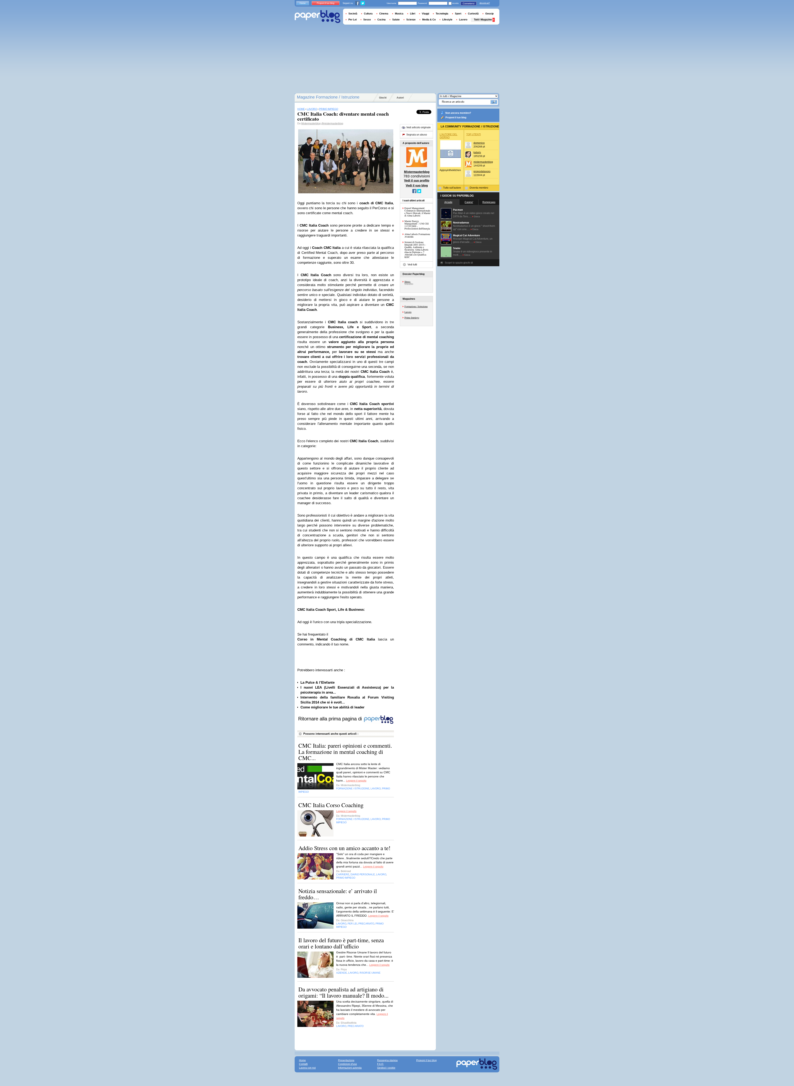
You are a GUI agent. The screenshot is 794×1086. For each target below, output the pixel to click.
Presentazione (346, 1060)
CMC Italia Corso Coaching (331, 805)
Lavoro (407, 312)
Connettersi (468, 3)
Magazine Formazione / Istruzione (328, 97)
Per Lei (352, 19)
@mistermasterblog (332, 123)
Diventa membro (479, 187)
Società (352, 13)
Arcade (448, 202)
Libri (412, 13)
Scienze (411, 19)
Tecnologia (442, 13)
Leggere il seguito (356, 780)
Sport (458, 13)
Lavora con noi (307, 1067)
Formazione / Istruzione (416, 306)
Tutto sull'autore (452, 187)
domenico (479, 142)
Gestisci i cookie (386, 1067)
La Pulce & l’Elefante (317, 682)
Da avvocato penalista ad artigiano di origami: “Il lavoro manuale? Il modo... (343, 992)
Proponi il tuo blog (455, 117)
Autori (400, 97)
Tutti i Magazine (483, 19)
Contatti (303, 1064)
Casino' (469, 202)
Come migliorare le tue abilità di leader (332, 707)
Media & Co (429, 19)
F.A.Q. (380, 1064)
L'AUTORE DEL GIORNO (448, 136)
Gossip (489, 13)
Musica (399, 13)
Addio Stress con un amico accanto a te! (344, 848)
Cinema (383, 13)
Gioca (477, 216)
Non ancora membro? (458, 113)
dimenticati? (485, 3)
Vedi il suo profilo (416, 180)
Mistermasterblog (311, 123)
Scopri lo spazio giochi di (459, 262)
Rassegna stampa (387, 1060)
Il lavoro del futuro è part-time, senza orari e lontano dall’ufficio (341, 943)
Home (303, 3)
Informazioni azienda (350, 1067)
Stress (407, 281)
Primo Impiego (411, 317)
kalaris (477, 152)
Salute (396, 19)
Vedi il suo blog (417, 185)
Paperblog (317, 16)
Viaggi (425, 13)
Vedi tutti (412, 264)
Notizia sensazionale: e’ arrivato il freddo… (337, 894)
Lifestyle (447, 19)
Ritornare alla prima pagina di (330, 718)
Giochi (382, 97)
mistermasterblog (483, 161)
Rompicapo (488, 202)
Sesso (367, 19)
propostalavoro (482, 171)
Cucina (381, 19)
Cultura (368, 13)
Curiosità (473, 13)
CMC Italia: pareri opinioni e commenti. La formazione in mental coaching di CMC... (345, 751)
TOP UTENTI (473, 134)
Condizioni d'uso (347, 1064)
